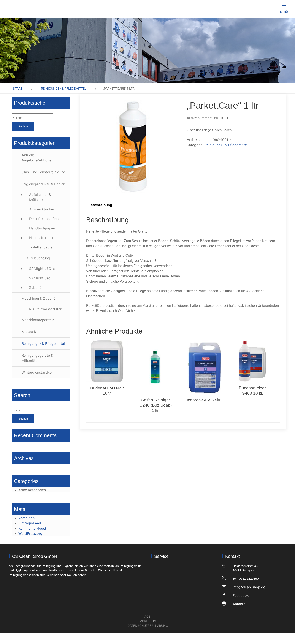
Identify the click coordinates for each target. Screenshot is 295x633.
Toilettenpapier (41, 247)
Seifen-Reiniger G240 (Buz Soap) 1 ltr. (155, 405)
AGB (147, 616)
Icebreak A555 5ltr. (204, 400)
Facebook (241, 595)
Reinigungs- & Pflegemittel (63, 88)
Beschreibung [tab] (100, 205)
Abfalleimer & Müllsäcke (40, 197)
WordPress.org (30, 533)
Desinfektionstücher (45, 219)
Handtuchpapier (42, 228)
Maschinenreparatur (38, 320)
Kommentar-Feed (32, 528)
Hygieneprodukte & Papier (43, 184)
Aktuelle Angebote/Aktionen (37, 157)
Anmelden (26, 518)
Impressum (147, 621)
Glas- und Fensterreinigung (43, 172)
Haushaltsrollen (41, 238)
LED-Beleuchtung (36, 258)
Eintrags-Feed (29, 523)
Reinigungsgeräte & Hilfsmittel (37, 358)
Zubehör (36, 287)
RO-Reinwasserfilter (45, 309)
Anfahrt (239, 604)
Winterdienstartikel (37, 372)
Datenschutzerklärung (147, 625)
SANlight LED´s (42, 268)
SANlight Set (39, 278)
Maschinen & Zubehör (39, 298)
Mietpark (29, 331)
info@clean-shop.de (249, 587)
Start (17, 88)
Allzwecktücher (41, 209)
